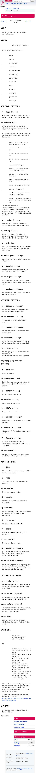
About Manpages (16, 3)
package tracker (19, 724)
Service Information (12, 8)
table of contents (21, 732)
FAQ (25, 3)
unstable (17, 745)
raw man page (19, 727)
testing (8, 10)
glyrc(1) (4, 21)
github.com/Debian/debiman (24, 768)
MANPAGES (8, 0)
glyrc (12, 10)
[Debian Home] (2, 4)
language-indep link (20, 721)
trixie (16, 740)
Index (7, 3)
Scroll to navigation (8, 16)
